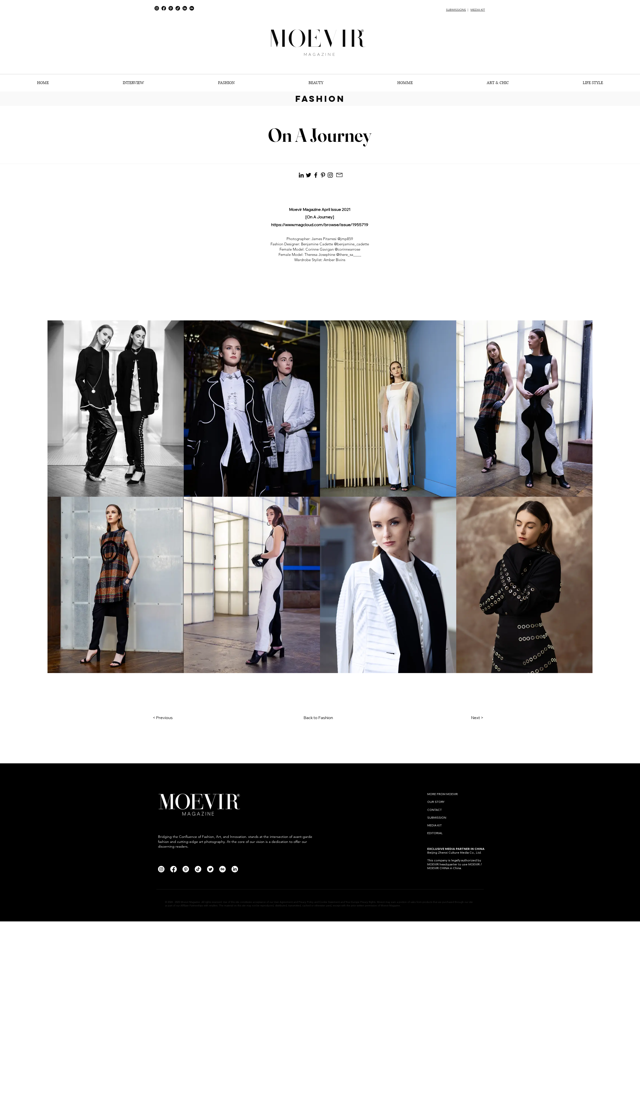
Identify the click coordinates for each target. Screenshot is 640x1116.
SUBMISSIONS (456, 10)
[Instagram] (156, 8)
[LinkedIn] (184, 8)
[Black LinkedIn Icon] (301, 175)
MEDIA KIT (477, 10)
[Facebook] (164, 8)
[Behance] (192, 8)
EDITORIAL (435, 833)
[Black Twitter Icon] (308, 175)
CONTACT (434, 810)
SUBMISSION (436, 817)
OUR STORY (435, 802)
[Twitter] (210, 869)
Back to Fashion (318, 717)
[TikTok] (178, 8)
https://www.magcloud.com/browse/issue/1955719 (319, 224)
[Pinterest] (170, 8)
